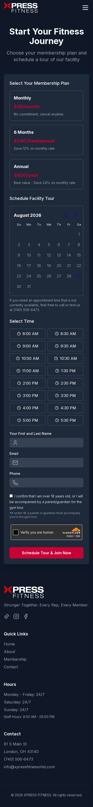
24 (28, 276)
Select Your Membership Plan (39, 83)
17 (29, 265)
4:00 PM (30, 408)
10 (29, 255)
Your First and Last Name (31, 433)
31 (29, 286)
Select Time (22, 321)
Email (14, 453)
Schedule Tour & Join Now (46, 552)
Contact (11, 666)
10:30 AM (68, 358)
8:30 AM (68, 333)
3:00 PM (30, 395)
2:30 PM (68, 383)
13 (59, 255)
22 (79, 265)
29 (79, 276)
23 (19, 276)
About (9, 651)
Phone (15, 473)
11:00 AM (30, 370)
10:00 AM (30, 358)
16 (19, 265)
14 (69, 255)
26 (49, 276)
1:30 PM (68, 370)
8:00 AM (30, 333)
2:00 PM (30, 383)
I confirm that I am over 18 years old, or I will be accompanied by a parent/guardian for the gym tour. (46, 502)
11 (39, 255)
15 (79, 255)
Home (9, 644)
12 (49, 255)
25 (39, 276)
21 (69, 265)
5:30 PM (68, 420)
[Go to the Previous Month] (66, 215)
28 (69, 276)
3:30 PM (68, 395)
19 (49, 265)
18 (39, 265)
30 (19, 286)
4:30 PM (68, 408)
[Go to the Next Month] (75, 215)
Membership (15, 659)
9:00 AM (30, 346)
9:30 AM (68, 346)
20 (59, 265)
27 (59, 276)
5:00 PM (30, 420)
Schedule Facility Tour (32, 198)
